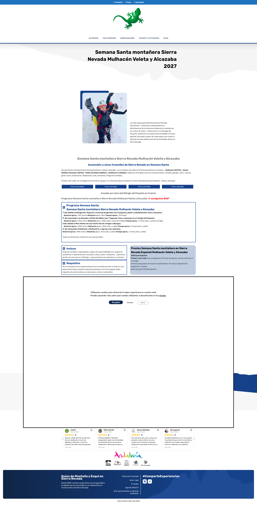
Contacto (118, 2)
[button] (194, 438)
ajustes (162, 295)
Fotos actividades (77, 187)
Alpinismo (93, 38)
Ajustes (142, 303)
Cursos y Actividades (149, 38)
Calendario (140, 2)
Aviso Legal (134, 480)
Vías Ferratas (109, 38)
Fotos (129, 2)
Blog (166, 38)
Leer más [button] (68, 447)
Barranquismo (127, 38)
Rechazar (130, 303)
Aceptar (116, 302)
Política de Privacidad (130, 476)
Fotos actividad (111, 187)
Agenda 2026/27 (132, 488)
